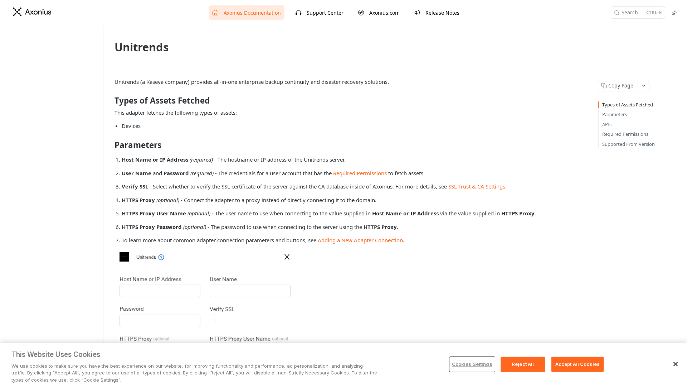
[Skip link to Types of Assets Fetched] (110, 101)
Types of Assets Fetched (627, 104)
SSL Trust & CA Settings (476, 186)
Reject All (523, 364)
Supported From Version (628, 144)
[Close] (675, 364)
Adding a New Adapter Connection (360, 240)
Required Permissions (360, 173)
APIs (607, 124)
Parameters (614, 114)
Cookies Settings (472, 364)
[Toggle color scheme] (674, 12)
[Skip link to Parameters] (110, 145)
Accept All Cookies (577, 364)
